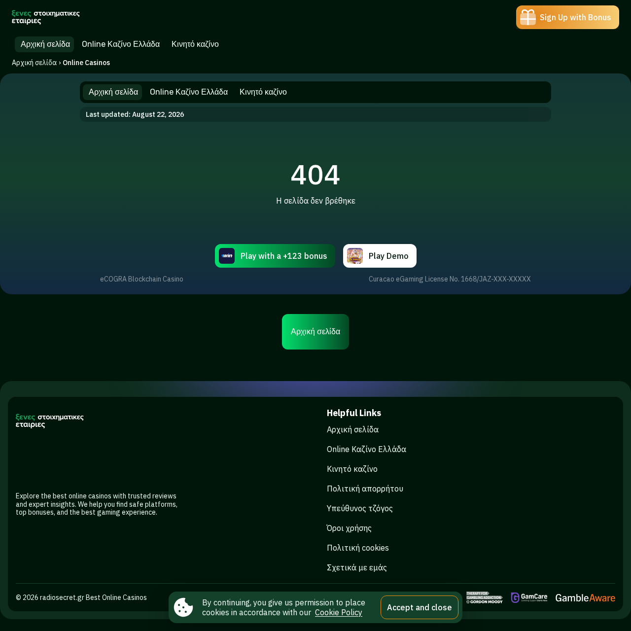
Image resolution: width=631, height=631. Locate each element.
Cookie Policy (338, 612)
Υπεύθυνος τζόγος (360, 508)
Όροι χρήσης (349, 528)
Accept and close (419, 607)
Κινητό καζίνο (352, 469)
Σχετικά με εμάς (357, 567)
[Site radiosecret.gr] (46, 17)
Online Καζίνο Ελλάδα (366, 449)
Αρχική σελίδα (34, 62)
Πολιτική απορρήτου (365, 488)
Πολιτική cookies (358, 548)
